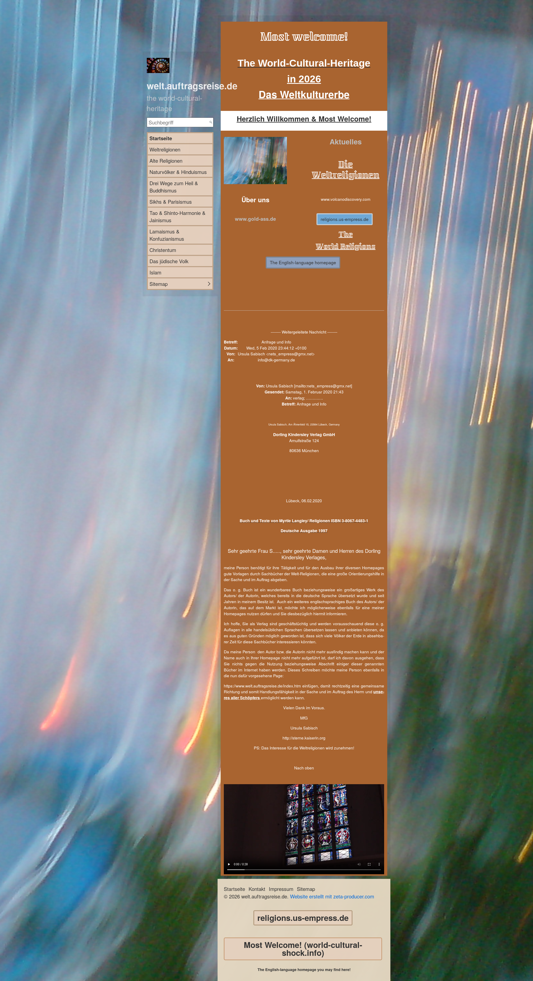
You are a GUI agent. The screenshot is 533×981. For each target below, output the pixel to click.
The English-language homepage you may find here (303, 969)
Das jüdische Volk (168, 261)
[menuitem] (180, 138)
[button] (344, 219)
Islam (155, 272)
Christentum (162, 249)
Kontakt (257, 888)
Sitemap (158, 283)
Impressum (281, 888)
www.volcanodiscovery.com (345, 199)
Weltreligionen (164, 149)
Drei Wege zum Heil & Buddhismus (173, 186)
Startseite (160, 138)
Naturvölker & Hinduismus (178, 171)
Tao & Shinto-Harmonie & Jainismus (177, 216)
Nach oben (304, 767)
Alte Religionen (165, 160)
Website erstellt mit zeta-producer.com (332, 896)
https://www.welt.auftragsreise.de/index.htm (262, 685)
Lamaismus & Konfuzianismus (166, 235)
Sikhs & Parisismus (170, 201)
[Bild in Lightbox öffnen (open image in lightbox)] (255, 160)
